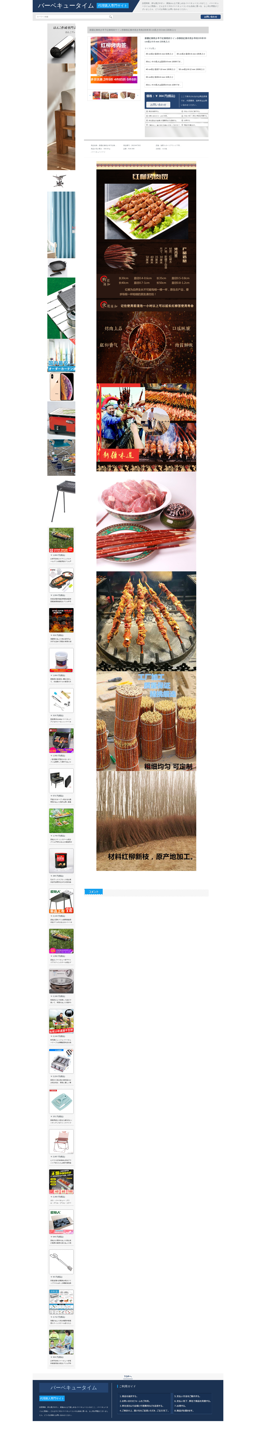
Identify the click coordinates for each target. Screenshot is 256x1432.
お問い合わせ (210, 17)
